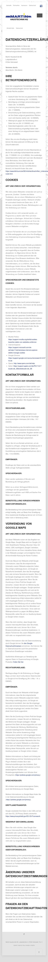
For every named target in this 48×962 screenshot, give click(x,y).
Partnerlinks (16, 5)
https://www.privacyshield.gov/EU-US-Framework (23, 816)
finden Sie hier (18, 662)
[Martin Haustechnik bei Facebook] (41, 6)
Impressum (24, 5)
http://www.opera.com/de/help (24, 363)
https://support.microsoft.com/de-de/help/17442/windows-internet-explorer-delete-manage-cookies (23, 350)
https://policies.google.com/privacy (28, 775)
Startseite (8, 5)
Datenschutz (32, 5)
